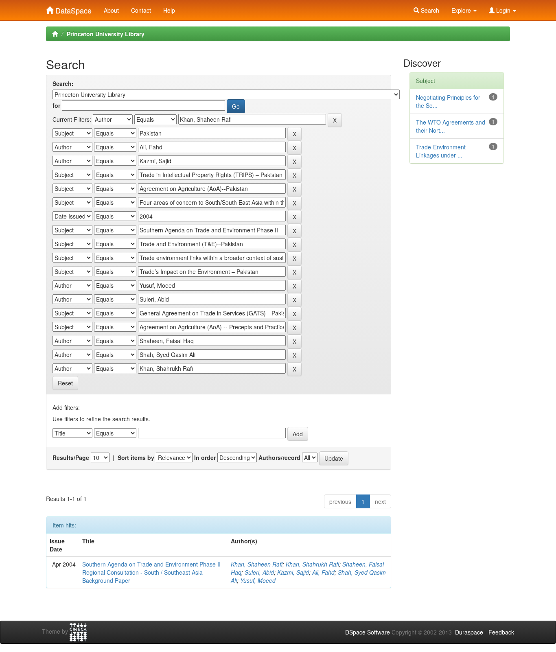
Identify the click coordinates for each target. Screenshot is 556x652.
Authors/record (279, 457)
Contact (141, 10)
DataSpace (72, 8)
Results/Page (71, 457)
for (56, 105)
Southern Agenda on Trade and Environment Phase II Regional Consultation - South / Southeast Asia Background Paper (151, 572)
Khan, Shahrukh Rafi (312, 564)
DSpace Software (367, 632)
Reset (65, 383)
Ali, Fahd (323, 572)
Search (429, 10)
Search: (63, 83)
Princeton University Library (105, 34)
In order (205, 457)
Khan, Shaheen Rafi (256, 564)
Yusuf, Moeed (258, 580)
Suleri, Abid (259, 572)
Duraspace (469, 632)
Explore (462, 10)
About (111, 10)
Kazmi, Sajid (293, 572)
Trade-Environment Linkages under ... (441, 151)
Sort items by (136, 457)
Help (169, 10)
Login (503, 10)
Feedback (501, 632)
